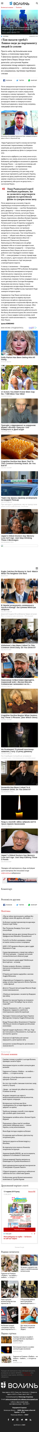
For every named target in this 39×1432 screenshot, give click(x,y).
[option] (19, 1237)
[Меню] (2, 3)
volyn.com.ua (6, 873)
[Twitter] (12, 1419)
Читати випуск (19, 1230)
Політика (19, 7)
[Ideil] (19, 1425)
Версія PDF (31, 1191)
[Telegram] (21, 1419)
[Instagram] (17, 1419)
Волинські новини (7, 7)
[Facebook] (8, 1419)
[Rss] (30, 1420)
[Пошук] (37, 3)
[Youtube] (26, 1419)
